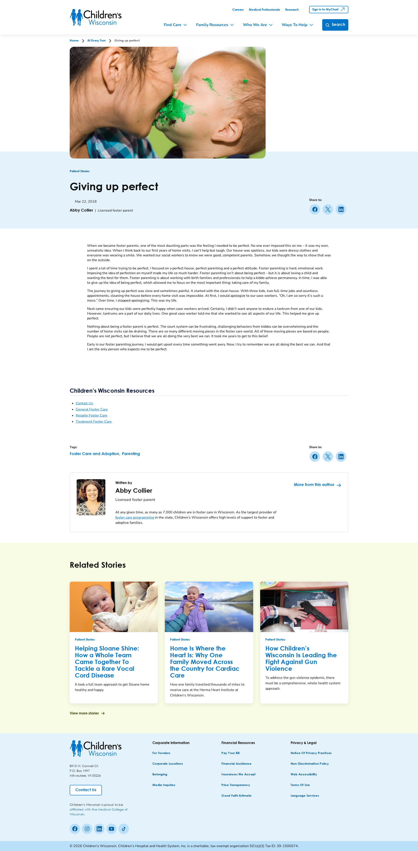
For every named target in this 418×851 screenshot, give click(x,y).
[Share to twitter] (328, 209)
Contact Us (84, 403)
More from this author (314, 485)
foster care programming (134, 517)
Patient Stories (79, 171)
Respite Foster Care (91, 415)
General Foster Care (92, 409)
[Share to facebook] (315, 209)
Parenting (131, 454)
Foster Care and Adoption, (95, 454)
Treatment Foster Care (94, 421)
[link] (238, 9)
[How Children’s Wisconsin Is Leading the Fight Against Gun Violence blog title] (304, 607)
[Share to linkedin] (341, 209)
